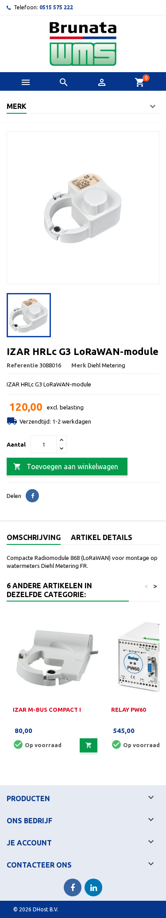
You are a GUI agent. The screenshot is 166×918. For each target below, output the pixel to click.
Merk (78, 365)
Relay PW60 (128, 709)
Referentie (22, 365)
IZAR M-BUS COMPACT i (47, 709)
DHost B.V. (45, 909)
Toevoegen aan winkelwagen (65, 467)
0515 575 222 (56, 7)
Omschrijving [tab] (34, 537)
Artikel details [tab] (101, 537)
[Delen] (32, 495)
